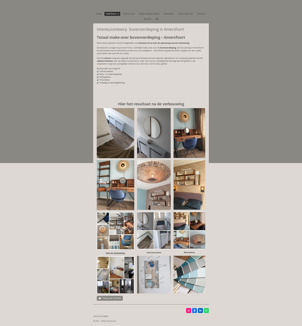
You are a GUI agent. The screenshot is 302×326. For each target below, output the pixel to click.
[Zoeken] (157, 19)
